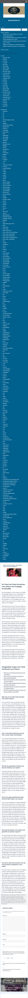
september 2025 (6, 76)
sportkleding (6, 455)
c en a (4, 161)
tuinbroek (5, 477)
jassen (4, 296)
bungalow (5, 159)
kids (4, 318)
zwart (4, 557)
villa (4, 507)
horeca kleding (6, 273)
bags (4, 133)
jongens (5, 299)
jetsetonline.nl (14, 20)
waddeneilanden (6, 522)
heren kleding (6, 256)
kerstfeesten (21, 898)
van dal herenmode (7, 503)
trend (16, 902)
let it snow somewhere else (11, 900)
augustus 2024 (6, 99)
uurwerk (5, 488)
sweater (5, 464)
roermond (5, 424)
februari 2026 (6, 68)
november (5, 389)
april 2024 (5, 106)
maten (4, 377)
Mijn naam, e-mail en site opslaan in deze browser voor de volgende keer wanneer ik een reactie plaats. (13, 953)
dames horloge (6, 182)
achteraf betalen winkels (8, 119)
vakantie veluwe (6, 491)
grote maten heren (7, 230)
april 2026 (5, 64)
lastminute (5, 349)
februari (4, 208)
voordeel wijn (6, 515)
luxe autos (5, 360)
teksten (12, 902)
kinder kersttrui (6, 324)
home (4, 268)
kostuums (5, 344)
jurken (4, 305)
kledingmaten (6, 339)
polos (4, 415)
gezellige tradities (19, 897)
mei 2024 (5, 104)
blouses (5, 147)
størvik (4, 457)
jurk (4, 303)
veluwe (4, 505)
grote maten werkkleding (8, 239)
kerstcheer (17, 898)
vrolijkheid (19, 902)
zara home (5, 548)
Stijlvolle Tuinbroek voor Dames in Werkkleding (14, 46)
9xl (3, 118)
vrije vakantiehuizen (7, 517)
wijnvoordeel (6, 536)
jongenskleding (6, 301)
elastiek (4, 204)
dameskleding (6, 190)
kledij (4, 329)
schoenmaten (6, 438)
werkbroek (5, 526)
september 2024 (6, 97)
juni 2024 (5, 102)
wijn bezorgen (6, 533)
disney (4, 201)
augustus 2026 (6, 57)
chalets (4, 171)
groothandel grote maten (8, 223)
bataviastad (5, 135)
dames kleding (6, 183)
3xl (3, 113)
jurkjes (4, 306)
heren (4, 251)
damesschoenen (7, 194)
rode (4, 422)
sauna (4, 434)
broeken (5, 158)
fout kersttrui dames (16, 896)
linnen (4, 356)
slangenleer (5, 448)
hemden (5, 249)
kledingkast (5, 337)
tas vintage (5, 469)
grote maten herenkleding (9, 234)
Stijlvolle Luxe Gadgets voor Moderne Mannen (13, 44)
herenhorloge (6, 260)
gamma (4, 213)
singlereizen (5, 446)
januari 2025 (6, 90)
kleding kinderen (6, 336)
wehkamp (5, 524)
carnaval (5, 166)
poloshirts (5, 419)
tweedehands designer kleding (10, 481)
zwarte (4, 559)
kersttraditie (3, 900)
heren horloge (6, 253)
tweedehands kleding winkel (9, 483)
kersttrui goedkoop (7, 313)
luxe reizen (5, 362)
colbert (4, 175)
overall (4, 398)
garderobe (8, 897)
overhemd (5, 400)
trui (3, 474)
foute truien (5, 211)
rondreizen (5, 426)
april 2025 (5, 85)
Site (4, 944)
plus (4, 407)
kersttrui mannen (7, 317)
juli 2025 (5, 80)
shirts (4, 443)
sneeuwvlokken (8, 902)
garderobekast (6, 215)
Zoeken (2, 27)
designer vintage (7, 199)
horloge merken (6, 277)
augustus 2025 (6, 78)
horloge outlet (6, 279)
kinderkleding (6, 327)
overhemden (6, 401)
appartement (6, 126)
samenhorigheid (23, 901)
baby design (6, 132)
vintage (4, 512)
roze (4, 429)
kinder (4, 322)
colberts (5, 177)
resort (4, 420)
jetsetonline (13, 894)
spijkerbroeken (6, 451)
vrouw (4, 519)
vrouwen (5, 521)
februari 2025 (6, 88)
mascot (4, 374)
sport (4, 453)
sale (4, 431)
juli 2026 (5, 59)
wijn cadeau (5, 534)
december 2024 (6, 92)
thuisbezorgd (6, 472)
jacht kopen (5, 292)
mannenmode (6, 370)
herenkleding (6, 263)
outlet (4, 396)
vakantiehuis (6, 495)
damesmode (6, 192)
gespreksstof (13, 897)
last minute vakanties (8, 348)
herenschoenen (6, 266)
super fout (5, 460)
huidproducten (6, 285)
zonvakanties (6, 554)
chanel (4, 173)
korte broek (5, 343)
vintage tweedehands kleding (9, 514)
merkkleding (6, 382)
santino (4, 432)
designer (5, 197)
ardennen (5, 128)
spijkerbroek (6, 450)
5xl (3, 116)
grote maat (5, 227)
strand (4, 458)
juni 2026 (5, 61)
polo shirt (5, 410)
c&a (4, 163)
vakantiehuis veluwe (7, 496)
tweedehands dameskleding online (11, 479)
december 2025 (6, 71)
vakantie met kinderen (8, 490)
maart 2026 (5, 66)
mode (4, 384)
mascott (5, 375)
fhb (3, 209)
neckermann (6, 388)
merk (4, 381)
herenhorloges (6, 261)
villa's (4, 509)
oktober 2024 (6, 95)
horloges (5, 282)
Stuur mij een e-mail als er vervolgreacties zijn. (14, 964)
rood (4, 427)
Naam (4, 934)
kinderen (5, 325)
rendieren (17, 901)
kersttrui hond (6, 315)
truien (4, 476)
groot (4, 221)
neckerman (5, 386)
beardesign (5, 138)
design (4, 196)
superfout (5, 462)
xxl (3, 541)
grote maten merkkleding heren (10, 237)
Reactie (5, 915)
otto (4, 394)
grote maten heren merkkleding (10, 232)
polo (4, 408)
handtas (5, 242)
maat (4, 363)
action (4, 121)
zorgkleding (5, 555)
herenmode (5, 265)
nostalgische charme (10, 901)
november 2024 (6, 94)
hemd (4, 247)
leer (4, 351)
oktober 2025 (6, 75)
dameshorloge (6, 187)
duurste (4, 202)
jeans (4, 298)
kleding (4, 330)
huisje (4, 289)
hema (4, 246)
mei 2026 (5, 62)
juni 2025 (5, 81)
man (4, 365)
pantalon (5, 403)
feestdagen (3, 896)
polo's (4, 413)
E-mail (5, 939)
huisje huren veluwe (7, 291)
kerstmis (5, 311)
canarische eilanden (7, 164)
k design (5, 308)
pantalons (5, 405)
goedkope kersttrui (7, 216)
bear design (5, 137)
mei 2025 (5, 83)
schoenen (5, 436)
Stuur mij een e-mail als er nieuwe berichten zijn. (11, 970)
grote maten (5, 228)
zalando (5, 545)
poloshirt (5, 417)
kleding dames (6, 332)
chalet (4, 170)
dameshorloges (6, 189)
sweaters (5, 465)
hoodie (4, 272)
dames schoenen (7, 185)
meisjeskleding (6, 379)
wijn (4, 531)
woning (4, 538)
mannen (5, 367)
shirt (4, 441)
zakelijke (5, 543)
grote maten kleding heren (9, 235)
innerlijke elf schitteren (9, 898)
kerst (4, 310)
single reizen (6, 445)
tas (3, 467)
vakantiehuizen (6, 500)
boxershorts (5, 152)
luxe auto (5, 358)
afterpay (5, 123)
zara (4, 547)
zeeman (5, 552)
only (4, 393)
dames (4, 180)
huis (4, 287)
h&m (4, 241)
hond (4, 270)
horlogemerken (6, 280)
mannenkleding (6, 368)
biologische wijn (6, 144)
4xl (3, 114)
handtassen (5, 244)
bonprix (4, 151)
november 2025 (6, 73)
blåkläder (5, 145)
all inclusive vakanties (8, 125)
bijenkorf (5, 142)
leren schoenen (6, 353)
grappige (5, 220)
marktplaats (5, 372)
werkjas (5, 529)
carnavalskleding (7, 168)
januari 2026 (6, 69)
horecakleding (6, 275)
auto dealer (5, 130)
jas (3, 294)
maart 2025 (5, 87)
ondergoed (5, 391)
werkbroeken (6, 528)
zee (4, 550)
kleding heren (6, 334)
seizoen (2, 902)
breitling (4, 154)
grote (4, 225)
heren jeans (5, 254)
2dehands (5, 111)
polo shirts (5, 412)
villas (4, 510)
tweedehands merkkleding (9, 484)
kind (4, 320)
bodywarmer (6, 149)
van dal (4, 502)
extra (4, 206)
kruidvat (5, 346)
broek (4, 156)
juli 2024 (5, 100)
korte (4, 341)
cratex (4, 178)
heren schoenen (6, 258)
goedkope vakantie (7, 218)
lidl (3, 355)
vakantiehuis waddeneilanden (10, 498)
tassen (4, 471)
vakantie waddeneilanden (9, 493)
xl (3, 540)
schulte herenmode (7, 439)
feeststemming (9, 896)
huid (4, 284)
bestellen (5, 140)
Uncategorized (6, 486)
